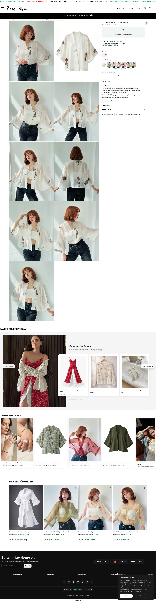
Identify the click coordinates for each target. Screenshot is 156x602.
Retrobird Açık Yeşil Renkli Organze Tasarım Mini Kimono (59, 532)
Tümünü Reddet (140, 596)
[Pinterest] (82, 582)
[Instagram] (64, 582)
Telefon (90, 589)
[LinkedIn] (91, 582)
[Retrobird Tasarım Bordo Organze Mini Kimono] (123, 64)
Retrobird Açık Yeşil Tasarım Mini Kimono (48, 463)
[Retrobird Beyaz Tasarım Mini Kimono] (104, 64)
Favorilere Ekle (41, 488)
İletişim (150, 574)
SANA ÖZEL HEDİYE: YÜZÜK (10, 463)
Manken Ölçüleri (107, 109)
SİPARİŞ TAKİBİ (120, 8)
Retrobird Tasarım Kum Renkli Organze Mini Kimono (127, 532)
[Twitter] (78, 582)
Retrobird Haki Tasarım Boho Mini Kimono (115, 463)
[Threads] (69, 582)
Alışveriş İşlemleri (117, 574)
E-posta (68, 589)
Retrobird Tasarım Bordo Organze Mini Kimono (83, 463)
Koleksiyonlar (17, 574)
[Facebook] (73, 582)
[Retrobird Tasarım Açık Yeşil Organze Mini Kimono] (133, 64)
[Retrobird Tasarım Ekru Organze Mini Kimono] (113, 64)
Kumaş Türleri (106, 105)
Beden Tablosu (138, 50)
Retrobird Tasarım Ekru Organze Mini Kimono (90, 532)
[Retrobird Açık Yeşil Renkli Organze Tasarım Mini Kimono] (109, 64)
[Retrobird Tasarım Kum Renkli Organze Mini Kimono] (118, 64)
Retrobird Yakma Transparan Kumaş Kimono (21, 532)
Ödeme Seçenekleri (108, 101)
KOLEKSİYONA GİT (75, 400)
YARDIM (138, 8)
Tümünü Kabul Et (126, 596)
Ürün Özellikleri (106, 82)
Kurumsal (50, 574)
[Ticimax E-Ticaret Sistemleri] (78, 601)
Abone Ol (27, 565)
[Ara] (60, 8)
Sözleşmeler (82, 574)
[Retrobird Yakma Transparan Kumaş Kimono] (26, 507)
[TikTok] (87, 582)
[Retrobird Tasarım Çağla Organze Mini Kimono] (128, 64)
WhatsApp (79, 589)
